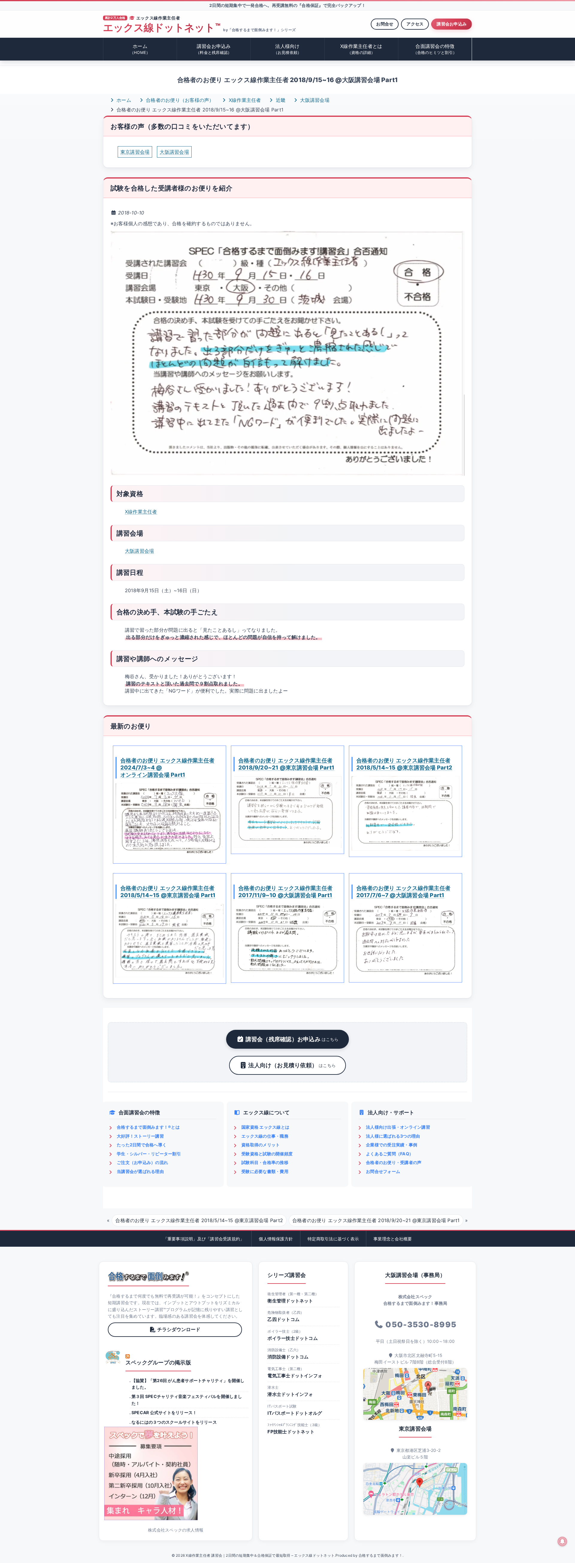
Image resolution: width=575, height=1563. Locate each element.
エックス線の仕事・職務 (264, 1136)
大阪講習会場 (314, 100)
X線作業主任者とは (361, 49)
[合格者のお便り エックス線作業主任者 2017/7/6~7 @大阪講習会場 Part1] (405, 940)
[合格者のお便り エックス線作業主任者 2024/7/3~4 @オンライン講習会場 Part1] (169, 820)
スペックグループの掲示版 (158, 1362)
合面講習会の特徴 (435, 49)
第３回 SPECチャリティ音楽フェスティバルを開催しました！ (186, 1399)
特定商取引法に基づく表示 (333, 1238)
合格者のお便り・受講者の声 (393, 1162)
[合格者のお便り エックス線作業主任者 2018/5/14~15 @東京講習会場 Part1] (169, 940)
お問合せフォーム (383, 1171)
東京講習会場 (134, 152)
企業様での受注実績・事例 (391, 1144)
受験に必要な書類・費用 (264, 1171)
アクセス (414, 23)
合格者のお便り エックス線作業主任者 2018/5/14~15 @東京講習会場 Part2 (404, 764)
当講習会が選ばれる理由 (140, 1171)
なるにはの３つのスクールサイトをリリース (174, 1422)
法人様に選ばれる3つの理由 (393, 1136)
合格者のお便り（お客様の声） (179, 100)
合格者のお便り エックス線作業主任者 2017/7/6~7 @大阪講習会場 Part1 (403, 891)
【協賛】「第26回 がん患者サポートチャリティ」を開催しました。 (188, 1384)
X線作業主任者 (244, 100)
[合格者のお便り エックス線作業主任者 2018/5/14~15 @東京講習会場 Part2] (405, 813)
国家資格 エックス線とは (265, 1127)
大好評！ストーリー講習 (140, 1136)
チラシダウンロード (178, 1329)
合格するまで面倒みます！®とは (148, 1127)
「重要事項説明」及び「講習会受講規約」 (203, 1238)
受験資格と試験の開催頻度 (267, 1153)
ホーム (140, 49)
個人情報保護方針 (276, 1238)
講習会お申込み (452, 23)
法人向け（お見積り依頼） (292, 1065)
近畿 (280, 100)
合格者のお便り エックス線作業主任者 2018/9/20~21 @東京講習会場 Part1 (286, 764)
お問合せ (384, 23)
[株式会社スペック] (113, 1357)
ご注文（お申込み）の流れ (142, 1162)
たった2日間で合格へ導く (142, 1144)
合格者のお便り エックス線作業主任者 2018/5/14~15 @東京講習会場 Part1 (167, 891)
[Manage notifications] (562, 1541)
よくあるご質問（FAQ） (389, 1153)
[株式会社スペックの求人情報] (175, 1473)
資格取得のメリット (260, 1144)
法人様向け (288, 49)
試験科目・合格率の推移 (264, 1162)
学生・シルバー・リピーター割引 (149, 1153)
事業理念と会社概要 (392, 1238)
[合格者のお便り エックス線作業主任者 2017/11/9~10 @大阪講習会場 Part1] (287, 940)
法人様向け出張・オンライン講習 (398, 1127)
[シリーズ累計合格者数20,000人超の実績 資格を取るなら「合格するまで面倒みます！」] (148, 1276)
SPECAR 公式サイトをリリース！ (164, 1412)
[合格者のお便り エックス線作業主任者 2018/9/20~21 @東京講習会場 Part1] (287, 812)
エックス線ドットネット (161, 27)
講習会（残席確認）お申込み (292, 1039)
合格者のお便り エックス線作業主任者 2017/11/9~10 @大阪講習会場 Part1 (285, 891)
